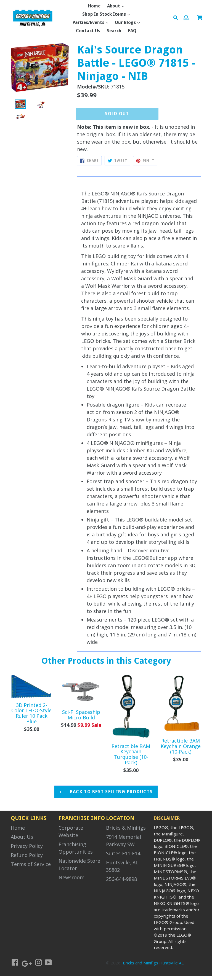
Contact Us (88, 30)
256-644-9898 (121, 879)
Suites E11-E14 (123, 853)
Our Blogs (126, 22)
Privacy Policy (27, 846)
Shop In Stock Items (104, 14)
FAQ (132, 30)
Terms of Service (31, 864)
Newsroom (71, 877)
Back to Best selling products (110, 791)
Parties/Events (89, 22)
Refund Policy (27, 855)
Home (94, 6)
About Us (22, 837)
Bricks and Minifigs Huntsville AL (153, 963)
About (114, 6)
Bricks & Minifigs (126, 827)
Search (114, 30)
